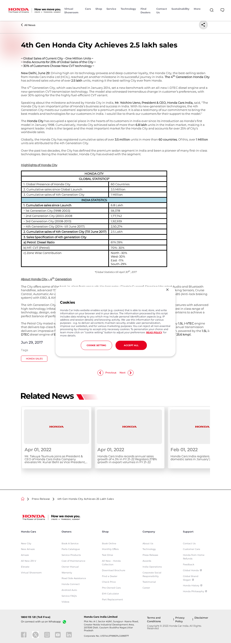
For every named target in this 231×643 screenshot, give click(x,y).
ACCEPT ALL (131, 345)
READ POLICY (154, 332)
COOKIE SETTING (96, 345)
